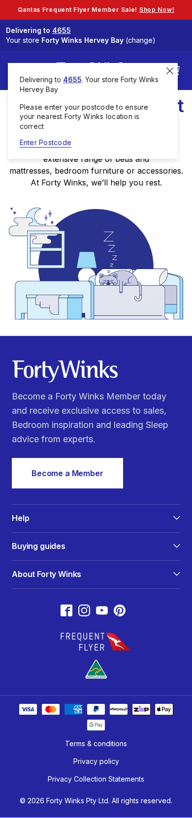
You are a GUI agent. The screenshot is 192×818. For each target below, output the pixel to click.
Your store (81, 40)
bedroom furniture (89, 171)
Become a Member (67, 473)
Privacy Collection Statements (96, 779)
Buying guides (38, 546)
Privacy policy (96, 761)
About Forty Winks (46, 574)
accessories (159, 171)
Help (20, 518)
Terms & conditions (96, 743)
